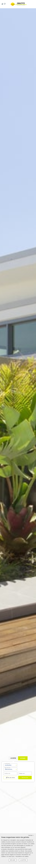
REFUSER (12, 860)
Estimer (22, 758)
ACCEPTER (23, 860)
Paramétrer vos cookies (22, 856)
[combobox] (10, 765)
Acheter (13, 758)
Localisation (7, 763)
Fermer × (30, 835)
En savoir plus (11, 856)
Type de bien (7, 767)
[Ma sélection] (5, 4)
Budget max (22, 773)
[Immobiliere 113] (18, 4)
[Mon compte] (2, 4)
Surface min (7, 773)
